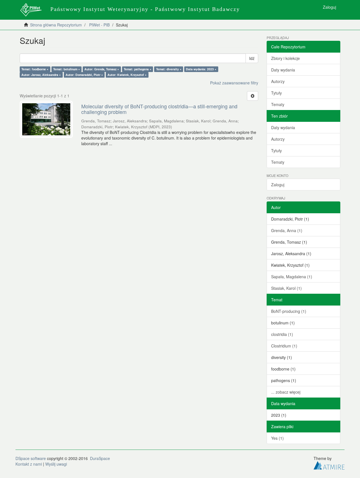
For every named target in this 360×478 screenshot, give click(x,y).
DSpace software (30, 458)
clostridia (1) (282, 334)
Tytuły (276, 93)
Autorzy (278, 81)
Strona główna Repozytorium (56, 25)
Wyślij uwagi (56, 464)
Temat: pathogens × (137, 69)
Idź (252, 58)
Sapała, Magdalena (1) (291, 276)
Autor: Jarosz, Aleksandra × (41, 75)
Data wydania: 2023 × (201, 69)
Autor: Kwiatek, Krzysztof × (127, 75)
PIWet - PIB (99, 25)
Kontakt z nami (28, 464)
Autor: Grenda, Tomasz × (101, 69)
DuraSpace (100, 458)
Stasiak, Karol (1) (286, 288)
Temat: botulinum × (66, 69)
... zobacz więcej (285, 392)
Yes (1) (277, 438)
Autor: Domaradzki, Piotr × (84, 75)
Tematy (277, 104)
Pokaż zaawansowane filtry (234, 83)
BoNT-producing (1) (288, 311)
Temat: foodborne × (34, 69)
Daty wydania (283, 70)
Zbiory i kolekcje (285, 58)
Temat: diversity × (168, 69)
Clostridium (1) (284, 346)
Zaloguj (277, 184)
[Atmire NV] (329, 464)
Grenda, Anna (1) (286, 230)
